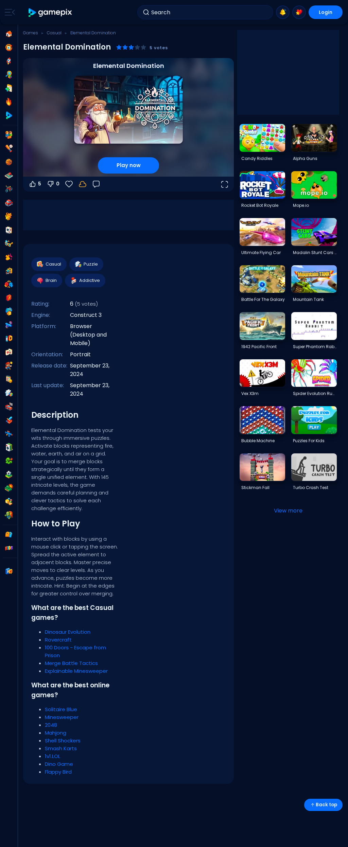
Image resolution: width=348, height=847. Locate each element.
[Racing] (9, 406)
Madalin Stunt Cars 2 (314, 252)
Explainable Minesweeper (76, 670)
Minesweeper (62, 717)
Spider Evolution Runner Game (314, 393)
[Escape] (9, 270)
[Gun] (9, 325)
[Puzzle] (9, 393)
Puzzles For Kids (309, 441)
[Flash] (9, 298)
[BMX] (9, 189)
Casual (54, 33)
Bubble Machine (258, 441)
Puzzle (91, 264)
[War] (9, 488)
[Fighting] (9, 284)
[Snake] (9, 461)
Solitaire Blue (61, 709)
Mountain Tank (308, 299)
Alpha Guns (305, 158)
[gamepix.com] (50, 12)
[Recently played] (9, 47)
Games (30, 33)
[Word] (9, 501)
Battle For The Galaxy (263, 299)
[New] (9, 88)
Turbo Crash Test (310, 487)
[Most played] (9, 61)
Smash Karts (61, 748)
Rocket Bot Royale (259, 205)
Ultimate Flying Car (261, 252)
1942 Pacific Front (259, 346)
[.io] (9, 338)
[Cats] (9, 216)
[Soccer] (9, 474)
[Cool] (9, 243)
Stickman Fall (255, 487)
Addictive (89, 280)
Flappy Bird (58, 771)
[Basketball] (9, 162)
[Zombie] (9, 515)
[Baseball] (9, 148)
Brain (51, 280)
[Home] (9, 34)
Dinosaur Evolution (67, 631)
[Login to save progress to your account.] (83, 184)
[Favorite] (299, 12)
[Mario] (9, 366)
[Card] (9, 230)
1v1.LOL (52, 756)
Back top (326, 804)
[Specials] (9, 115)
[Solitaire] (9, 447)
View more (288, 511)
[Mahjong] (9, 352)
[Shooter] (9, 433)
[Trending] (9, 102)
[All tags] (9, 534)
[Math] (9, 379)
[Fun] (9, 311)
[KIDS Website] (9, 548)
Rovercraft (58, 639)
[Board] (9, 175)
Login (325, 12)
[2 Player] (9, 135)
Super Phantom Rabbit (314, 346)
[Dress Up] (9, 257)
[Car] (9, 203)
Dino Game (59, 764)
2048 (51, 724)
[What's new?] (283, 12)
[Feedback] (96, 184)
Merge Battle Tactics (71, 663)
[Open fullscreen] (224, 184)
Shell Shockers (63, 740)
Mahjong (55, 732)
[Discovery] (9, 75)
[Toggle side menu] (8, 12)
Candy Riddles (257, 158)
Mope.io (301, 205)
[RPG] (9, 420)
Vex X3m (250, 393)
